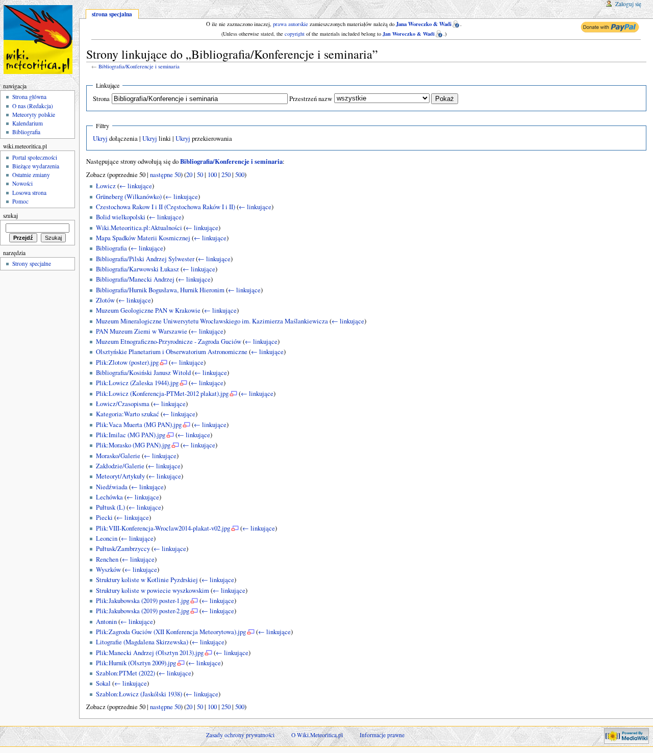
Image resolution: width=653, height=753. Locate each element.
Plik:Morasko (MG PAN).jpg (133, 445)
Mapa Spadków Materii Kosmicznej (143, 238)
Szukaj (10, 215)
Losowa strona (29, 192)
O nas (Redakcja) (32, 106)
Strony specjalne (31, 263)
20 (189, 174)
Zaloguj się (628, 4)
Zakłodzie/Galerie (120, 466)
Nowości (22, 183)
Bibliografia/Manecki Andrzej (135, 279)
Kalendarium (27, 123)
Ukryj (100, 138)
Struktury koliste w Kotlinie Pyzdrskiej (147, 579)
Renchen (107, 559)
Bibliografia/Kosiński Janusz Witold (143, 372)
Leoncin (106, 538)
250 (226, 174)
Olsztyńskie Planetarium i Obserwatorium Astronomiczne (171, 351)
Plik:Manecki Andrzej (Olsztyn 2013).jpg (150, 652)
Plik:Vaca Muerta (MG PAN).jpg (139, 424)
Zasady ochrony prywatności (240, 735)
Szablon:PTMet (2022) (125, 673)
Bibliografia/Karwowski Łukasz (137, 269)
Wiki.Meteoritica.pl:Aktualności (139, 227)
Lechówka (109, 497)
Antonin (106, 621)
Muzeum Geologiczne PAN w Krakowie (148, 310)
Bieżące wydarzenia (35, 166)
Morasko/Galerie (118, 455)
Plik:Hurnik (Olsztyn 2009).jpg (136, 663)
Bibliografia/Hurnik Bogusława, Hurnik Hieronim (160, 290)
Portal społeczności (34, 157)
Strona (101, 98)
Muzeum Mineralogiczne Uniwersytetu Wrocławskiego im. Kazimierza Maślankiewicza (212, 321)
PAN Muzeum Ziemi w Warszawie (141, 331)
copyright (295, 33)
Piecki (104, 517)
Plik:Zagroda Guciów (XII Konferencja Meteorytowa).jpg (171, 632)
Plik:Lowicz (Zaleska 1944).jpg (137, 383)
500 (239, 174)
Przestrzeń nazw (310, 98)
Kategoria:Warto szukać (127, 414)
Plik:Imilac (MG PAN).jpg (130, 435)
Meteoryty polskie (33, 114)
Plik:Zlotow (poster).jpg (127, 362)
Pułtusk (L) (110, 507)
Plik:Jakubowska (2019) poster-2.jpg (142, 611)
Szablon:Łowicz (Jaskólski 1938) (139, 694)
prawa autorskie (290, 24)
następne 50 (165, 174)
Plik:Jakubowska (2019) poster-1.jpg (142, 600)
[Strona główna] (39, 39)
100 (212, 174)
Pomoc (20, 201)
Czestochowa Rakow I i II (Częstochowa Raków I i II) (165, 207)
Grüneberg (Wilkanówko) (129, 196)
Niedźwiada (112, 487)
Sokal (103, 683)
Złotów (105, 300)
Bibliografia (111, 248)
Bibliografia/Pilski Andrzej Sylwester (145, 259)
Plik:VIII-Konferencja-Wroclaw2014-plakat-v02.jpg (163, 528)
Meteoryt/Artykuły (120, 476)
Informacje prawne (382, 735)
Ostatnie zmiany (31, 175)
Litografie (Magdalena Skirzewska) (142, 642)
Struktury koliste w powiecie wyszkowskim (152, 590)
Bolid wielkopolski (120, 217)
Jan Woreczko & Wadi (409, 33)
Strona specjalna (112, 14)
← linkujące (135, 186)
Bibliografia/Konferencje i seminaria (139, 66)
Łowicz (106, 186)
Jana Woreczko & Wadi (423, 24)
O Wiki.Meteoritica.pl (317, 735)
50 (200, 174)
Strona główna (29, 97)
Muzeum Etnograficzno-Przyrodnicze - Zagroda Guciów (168, 341)
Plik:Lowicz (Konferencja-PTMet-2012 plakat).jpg (162, 393)
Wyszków (108, 569)
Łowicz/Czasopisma (122, 403)
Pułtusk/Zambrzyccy (123, 548)
